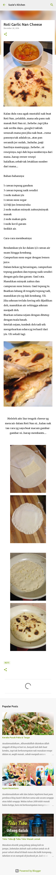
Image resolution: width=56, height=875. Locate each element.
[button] (5, 34)
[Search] (52, 4)
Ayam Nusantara (10, 788)
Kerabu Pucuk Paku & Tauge (16, 737)
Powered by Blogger (30, 870)
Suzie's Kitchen (16, 4)
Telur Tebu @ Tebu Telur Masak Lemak (21, 839)
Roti (7, 663)
